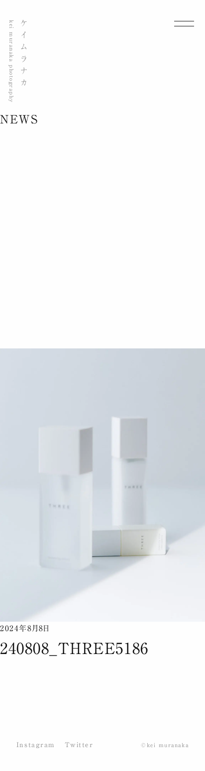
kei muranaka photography (11, 61)
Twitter (79, 744)
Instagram (35, 744)
